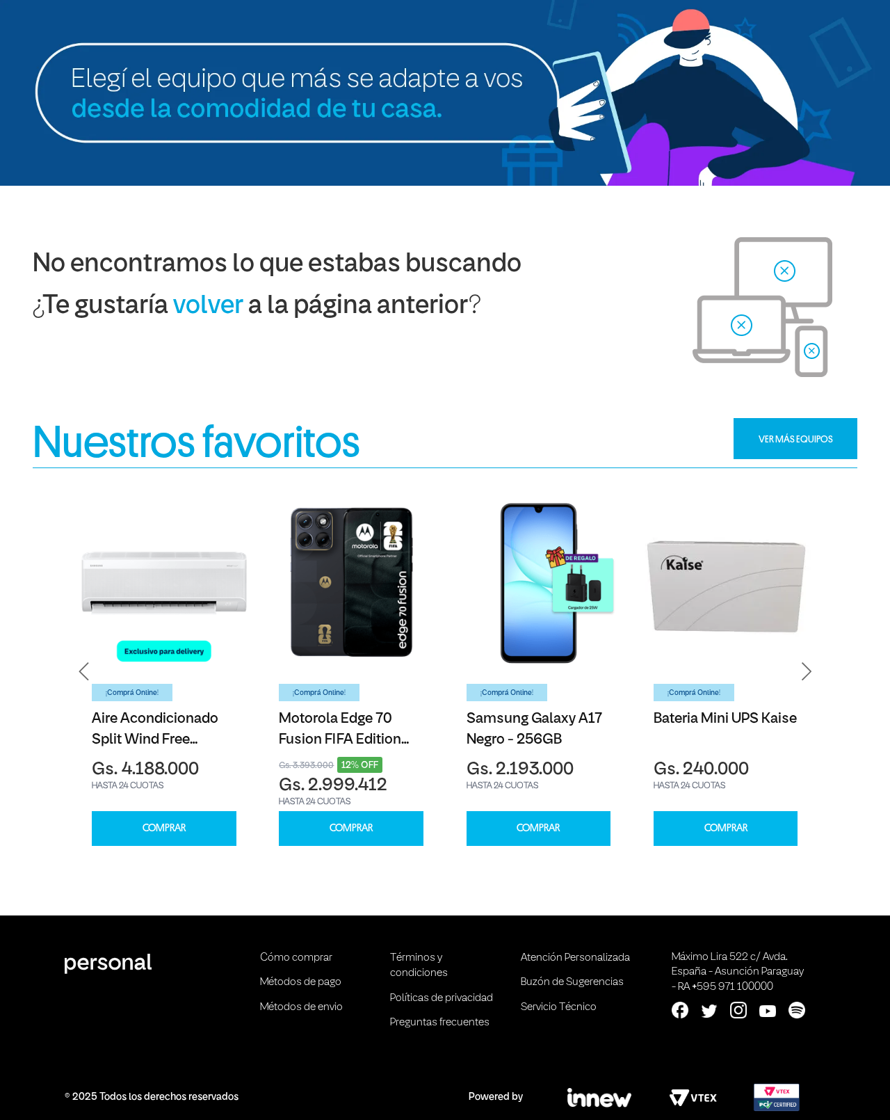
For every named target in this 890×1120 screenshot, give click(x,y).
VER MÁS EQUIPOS (796, 439)
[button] (84, 671)
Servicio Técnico (559, 1007)
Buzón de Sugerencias (572, 982)
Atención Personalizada (575, 958)
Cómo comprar (296, 958)
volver (208, 306)
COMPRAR (164, 828)
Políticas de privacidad (441, 998)
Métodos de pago (300, 982)
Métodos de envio (301, 1007)
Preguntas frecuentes (440, 1022)
